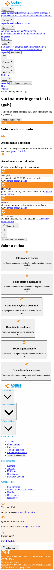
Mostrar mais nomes (11, 120)
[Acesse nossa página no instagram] (3, 554)
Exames (6, 10)
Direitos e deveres (15, 476)
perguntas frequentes (25, 512)
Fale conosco (7, 46)
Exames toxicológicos (21, 15)
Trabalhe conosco (15, 449)
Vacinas (5, 20)
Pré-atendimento (34, 49)
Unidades (5, 39)
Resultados (15, 52)
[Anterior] (4, 230)
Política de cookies (16, 455)
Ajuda (4, 44)
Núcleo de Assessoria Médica (21, 489)
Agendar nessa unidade (16, 180)
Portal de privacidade (17, 452)
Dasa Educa (13, 495)
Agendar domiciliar (18, 151)
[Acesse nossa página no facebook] (8, 554)
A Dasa (10, 441)
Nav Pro (11, 492)
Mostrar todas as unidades (14, 239)
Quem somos (13, 444)
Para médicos (13, 487)
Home (4, 86)
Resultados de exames (21, 83)
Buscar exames (24, 13)
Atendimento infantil (20, 33)
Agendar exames (9, 13)
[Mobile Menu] (4, 56)
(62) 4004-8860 (33, 526)
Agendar (5, 52)
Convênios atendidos (42, 15)
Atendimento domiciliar (12, 31)
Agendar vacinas (9, 23)
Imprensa (11, 447)
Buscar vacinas (24, 23)
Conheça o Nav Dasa (16, 49)
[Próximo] (4, 235)
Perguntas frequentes (23, 46)
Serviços (6, 28)
